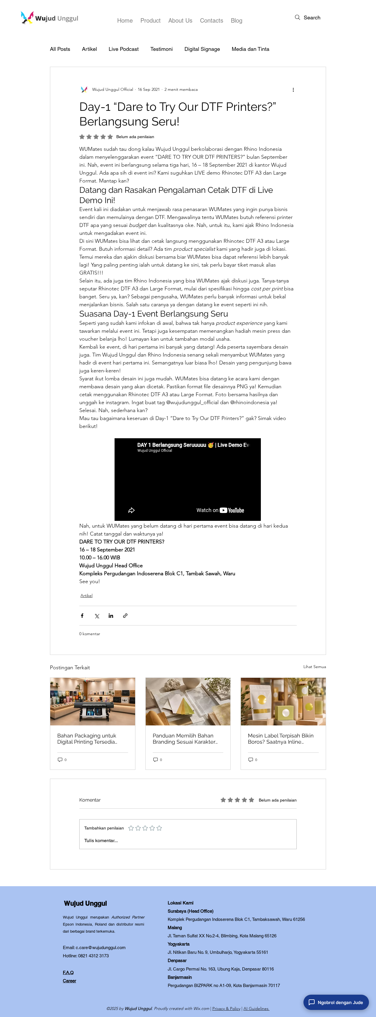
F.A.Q (68, 972)
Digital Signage (202, 49)
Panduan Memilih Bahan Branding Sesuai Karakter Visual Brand (184, 738)
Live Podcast (124, 49)
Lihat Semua (314, 666)
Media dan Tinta (250, 49)
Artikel (89, 49)
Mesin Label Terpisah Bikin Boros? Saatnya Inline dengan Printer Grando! (281, 738)
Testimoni (161, 49)
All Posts (60, 49)
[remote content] (188, 480)
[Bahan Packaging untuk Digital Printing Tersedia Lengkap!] (92, 701)
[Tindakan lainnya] (293, 89)
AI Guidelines (257, 1008)
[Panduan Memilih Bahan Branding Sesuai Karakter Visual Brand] (188, 701)
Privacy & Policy (226, 1008)
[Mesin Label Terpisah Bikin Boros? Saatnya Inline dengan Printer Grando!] (283, 701)
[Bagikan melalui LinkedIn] (111, 615)
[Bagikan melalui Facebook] (82, 615)
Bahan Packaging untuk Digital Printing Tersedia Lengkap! (86, 738)
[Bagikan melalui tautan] (125, 615)
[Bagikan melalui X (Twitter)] (96, 615)
